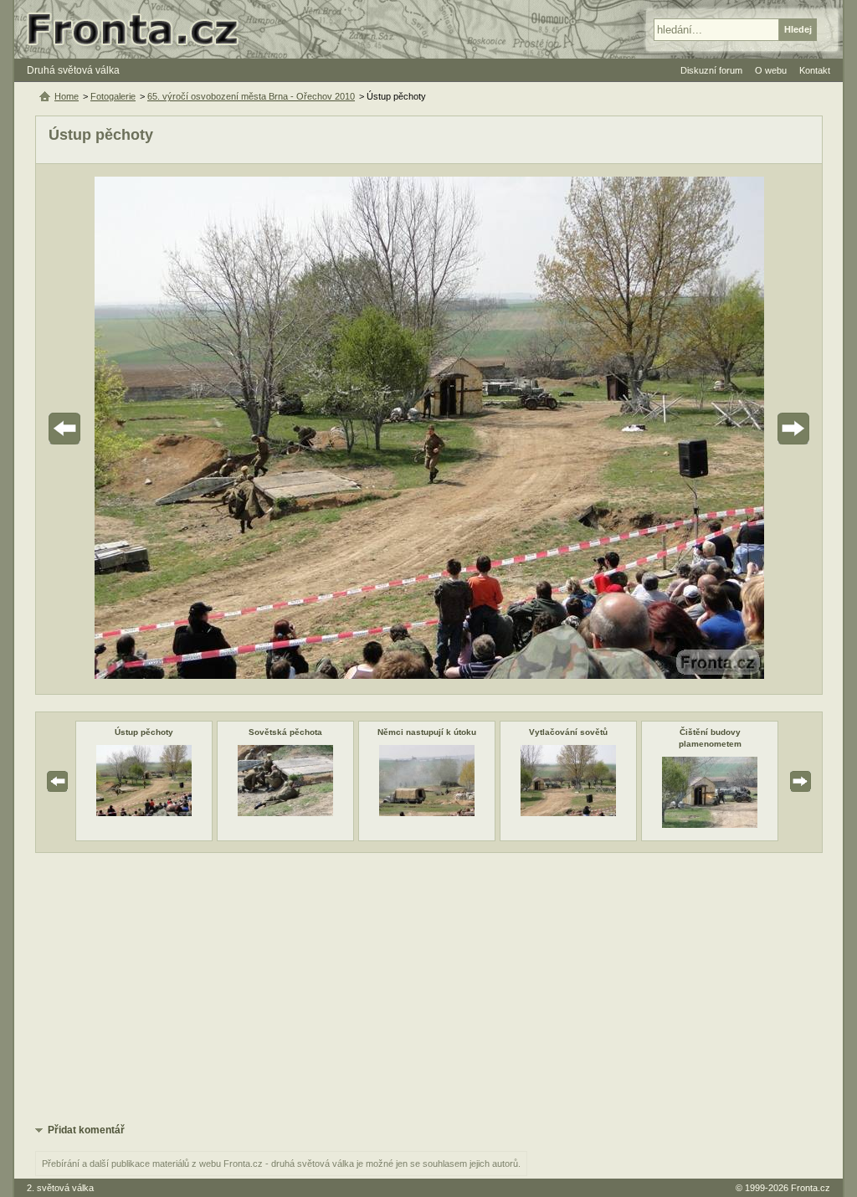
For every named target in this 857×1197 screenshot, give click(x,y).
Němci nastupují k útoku (426, 732)
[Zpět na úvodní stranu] (139, 29)
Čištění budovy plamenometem (710, 737)
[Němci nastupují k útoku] (427, 813)
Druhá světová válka (73, 70)
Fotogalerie (113, 96)
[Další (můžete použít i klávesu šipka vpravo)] (746, 429)
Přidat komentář (86, 1130)
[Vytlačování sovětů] (568, 813)
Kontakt (814, 70)
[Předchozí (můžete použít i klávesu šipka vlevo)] (111, 429)
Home (66, 96)
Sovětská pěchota (285, 732)
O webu (771, 70)
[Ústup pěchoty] (144, 813)
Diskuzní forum (711, 70)
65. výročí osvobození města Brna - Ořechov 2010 (251, 96)
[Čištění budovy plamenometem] (709, 824)
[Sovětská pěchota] (285, 813)
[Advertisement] (429, 987)
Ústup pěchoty (144, 732)
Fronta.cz (810, 1188)
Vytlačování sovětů (568, 732)
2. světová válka (60, 1188)
